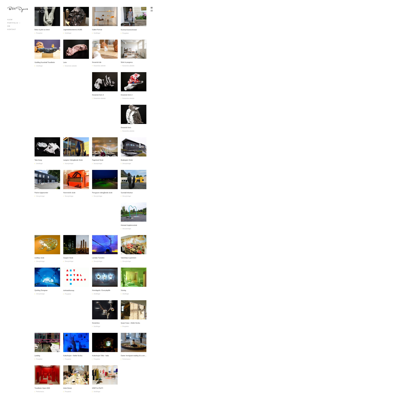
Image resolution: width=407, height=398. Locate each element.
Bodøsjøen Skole (127, 160)
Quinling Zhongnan (41, 290)
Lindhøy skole (39, 258)
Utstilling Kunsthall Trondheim (45, 62)
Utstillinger (68, 33)
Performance (126, 359)
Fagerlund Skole (97, 160)
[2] (105, 147)
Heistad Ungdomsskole (129, 225)
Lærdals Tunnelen (98, 258)
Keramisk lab (96, 62)
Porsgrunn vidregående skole (102, 193)
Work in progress (127, 62)
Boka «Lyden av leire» (42, 30)
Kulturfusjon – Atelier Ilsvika (72, 355)
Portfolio (12, 23)
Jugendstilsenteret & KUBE (72, 30)
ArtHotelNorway (68, 290)
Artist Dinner (67, 388)
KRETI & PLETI (97, 388)
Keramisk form (126, 127)
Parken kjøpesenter (41, 193)
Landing (37, 355)
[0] (105, 16)
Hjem (10, 19)
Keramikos (96, 323)
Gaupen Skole (68, 258)
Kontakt (11, 29)
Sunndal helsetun (127, 193)
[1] (47, 16)
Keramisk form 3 (98, 95)
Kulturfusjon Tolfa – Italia (100, 355)
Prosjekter (39, 33)
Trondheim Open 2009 (42, 388)
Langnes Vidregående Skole (73, 160)
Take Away (38, 160)
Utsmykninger (69, 163)
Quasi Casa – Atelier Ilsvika (130, 323)
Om (8, 26)
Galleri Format (97, 30)
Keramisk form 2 (126, 95)
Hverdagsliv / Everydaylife (101, 290)
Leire (65, 62)
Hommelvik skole (69, 193)
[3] (76, 179)
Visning (123, 290)
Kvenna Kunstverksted (129, 30)
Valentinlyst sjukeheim (128, 258)
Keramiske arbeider (71, 66)
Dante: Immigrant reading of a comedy (133, 355)
